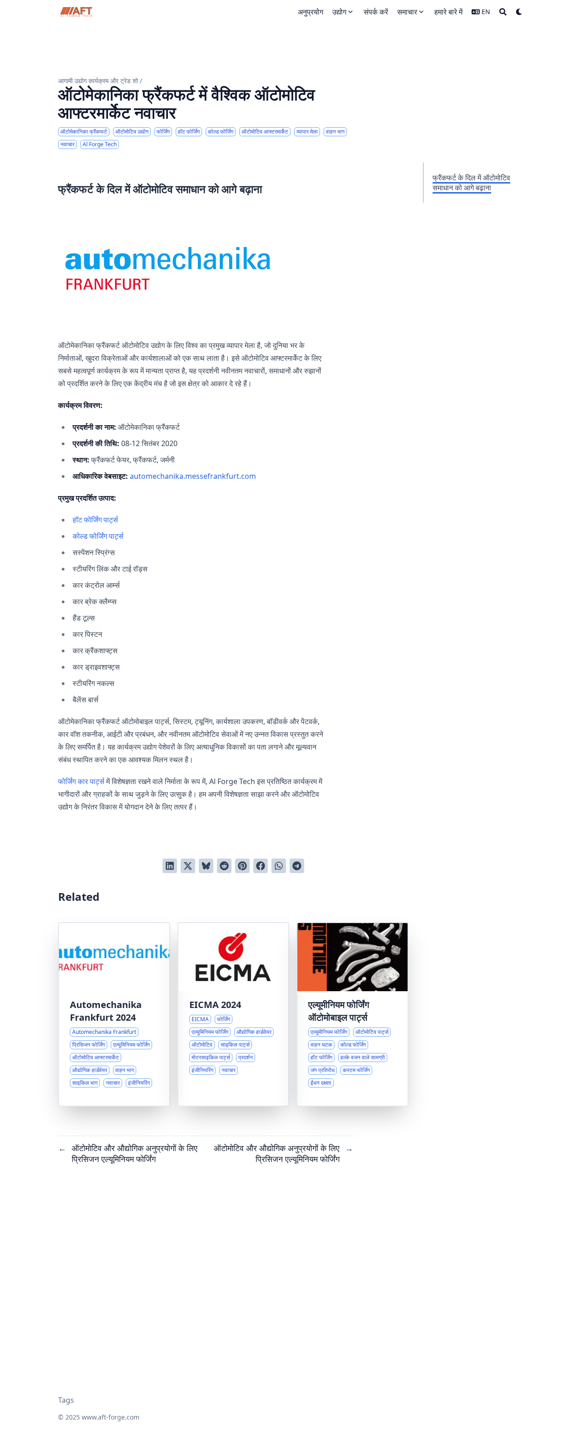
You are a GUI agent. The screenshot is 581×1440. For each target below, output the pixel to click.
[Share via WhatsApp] (278, 866)
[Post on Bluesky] (206, 866)
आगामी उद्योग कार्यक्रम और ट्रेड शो (98, 80)
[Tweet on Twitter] (188, 866)
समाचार (407, 12)
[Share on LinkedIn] (169, 866)
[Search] (503, 11)
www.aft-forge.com (110, 1417)
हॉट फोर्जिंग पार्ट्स (95, 520)
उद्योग (339, 12)
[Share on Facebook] (260, 866)
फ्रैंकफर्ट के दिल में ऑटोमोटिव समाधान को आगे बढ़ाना (471, 183)
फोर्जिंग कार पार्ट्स (81, 781)
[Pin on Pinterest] (242, 866)
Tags (66, 1400)
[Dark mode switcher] (519, 11)
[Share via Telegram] (297, 866)
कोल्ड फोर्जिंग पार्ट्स (98, 536)
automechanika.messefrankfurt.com (193, 476)
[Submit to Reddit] (224, 866)
